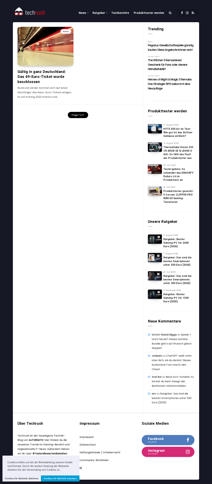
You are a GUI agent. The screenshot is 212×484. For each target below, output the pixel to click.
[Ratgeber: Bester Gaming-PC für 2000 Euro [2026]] (155, 239)
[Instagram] (187, 13)
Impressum (87, 437)
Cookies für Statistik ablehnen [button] (21, 478)
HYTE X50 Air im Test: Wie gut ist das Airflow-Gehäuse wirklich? (178, 132)
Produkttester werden (149, 12)
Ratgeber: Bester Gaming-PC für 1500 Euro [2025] (176, 298)
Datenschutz (88, 444)
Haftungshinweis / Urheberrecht (100, 452)
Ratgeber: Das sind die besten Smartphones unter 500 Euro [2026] (177, 261)
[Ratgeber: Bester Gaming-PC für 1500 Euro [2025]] (155, 294)
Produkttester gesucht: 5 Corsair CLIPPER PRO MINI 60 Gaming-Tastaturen (178, 196)
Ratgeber (98, 12)
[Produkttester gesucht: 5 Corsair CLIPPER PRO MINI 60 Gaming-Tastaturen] (155, 191)
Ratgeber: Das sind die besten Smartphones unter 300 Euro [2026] (177, 280)
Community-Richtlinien (94, 460)
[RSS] (193, 13)
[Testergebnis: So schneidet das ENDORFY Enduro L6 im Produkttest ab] (155, 169)
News (82, 12)
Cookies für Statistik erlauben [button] (60, 478)
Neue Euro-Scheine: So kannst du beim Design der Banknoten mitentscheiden (173, 381)
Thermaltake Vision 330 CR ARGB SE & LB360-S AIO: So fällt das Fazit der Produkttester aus (178, 153)
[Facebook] (182, 13)
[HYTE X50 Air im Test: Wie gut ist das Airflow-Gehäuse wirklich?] (155, 128)
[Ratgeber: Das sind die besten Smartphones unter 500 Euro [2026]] (155, 257)
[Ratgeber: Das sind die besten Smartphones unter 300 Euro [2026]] (155, 276)
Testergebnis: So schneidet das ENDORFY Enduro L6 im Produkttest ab (178, 174)
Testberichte (120, 12)
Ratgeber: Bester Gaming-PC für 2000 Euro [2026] (176, 243)
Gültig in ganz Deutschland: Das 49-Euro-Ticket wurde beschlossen (42, 77)
